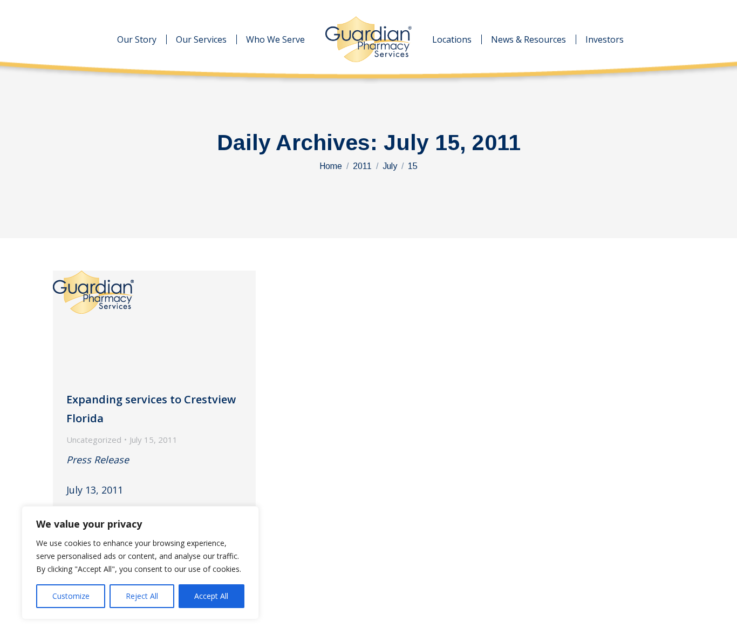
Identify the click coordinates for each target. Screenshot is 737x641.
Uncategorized (93, 439)
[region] (140, 562)
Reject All (142, 596)
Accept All (211, 596)
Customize (71, 596)
